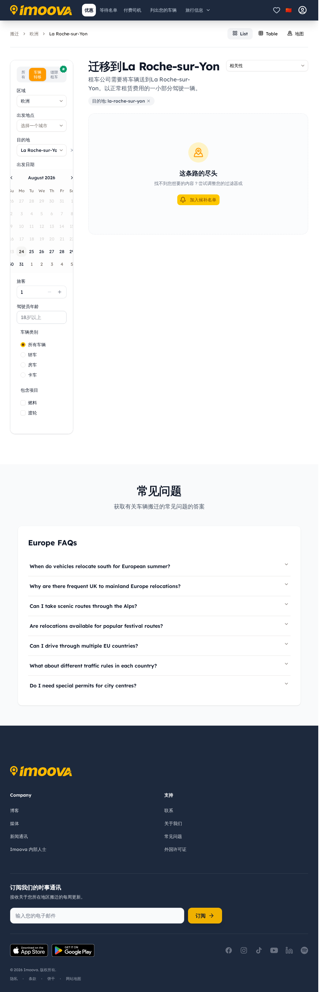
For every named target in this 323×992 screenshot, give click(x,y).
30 (11, 264)
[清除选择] (72, 150)
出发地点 (25, 115)
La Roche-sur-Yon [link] (68, 34)
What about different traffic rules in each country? (93, 665)
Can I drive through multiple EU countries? (84, 646)
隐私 (14, 978)
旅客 (21, 281)
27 (51, 251)
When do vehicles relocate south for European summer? (100, 566)
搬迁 (14, 34)
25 (31, 251)
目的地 (23, 140)
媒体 (14, 823)
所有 (23, 74)
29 (71, 251)
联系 (168, 810)
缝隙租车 (57, 73)
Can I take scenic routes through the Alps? (83, 606)
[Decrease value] (49, 292)
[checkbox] (23, 402)
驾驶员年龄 (28, 306)
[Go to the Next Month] (72, 178)
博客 (14, 810)
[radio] (23, 344)
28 (61, 251)
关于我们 (173, 823)
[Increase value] (59, 292)
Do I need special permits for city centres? (83, 685)
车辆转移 (37, 74)
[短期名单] (276, 10)
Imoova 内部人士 (28, 849)
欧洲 (34, 34)
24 (21, 251)
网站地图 (73, 978)
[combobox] (42, 101)
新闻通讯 (19, 836)
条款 (32, 978)
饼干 (51, 978)
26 (41, 251)
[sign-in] (302, 10)
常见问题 (173, 836)
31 (21, 264)
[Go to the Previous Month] (11, 178)
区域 (21, 90)
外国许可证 (175, 849)
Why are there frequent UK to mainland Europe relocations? (105, 586)
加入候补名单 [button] (203, 200)
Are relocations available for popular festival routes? (96, 626)
